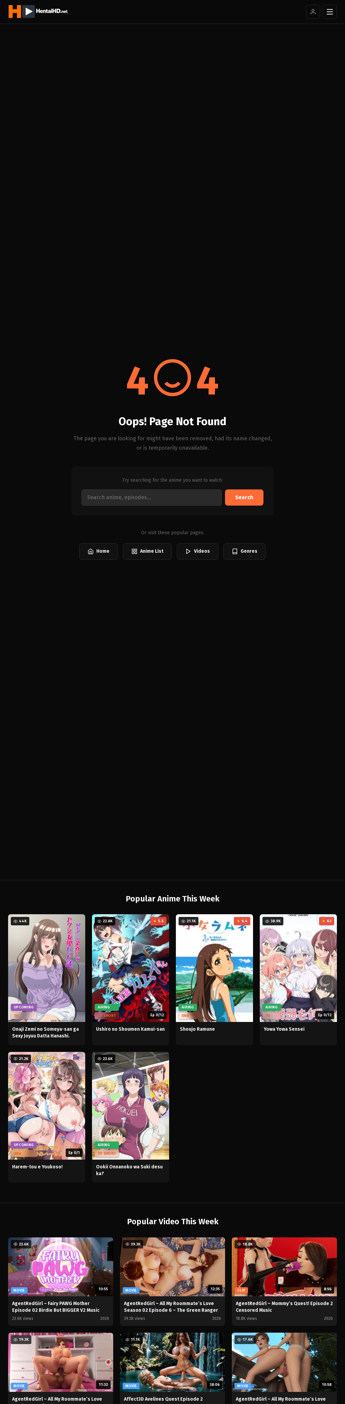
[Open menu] (330, 12)
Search (244, 497)
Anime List (151, 551)
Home (102, 551)
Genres (249, 551)
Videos (202, 551)
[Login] (313, 12)
